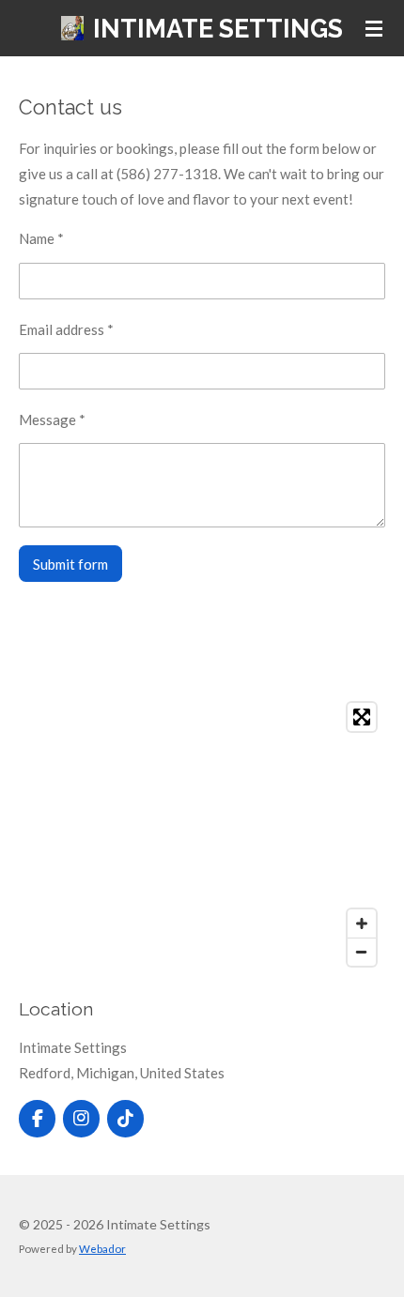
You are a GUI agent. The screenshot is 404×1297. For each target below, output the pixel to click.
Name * (41, 238)
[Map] (202, 834)
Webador (102, 1248)
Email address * (66, 329)
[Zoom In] (362, 923)
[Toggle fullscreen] (362, 717)
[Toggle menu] (374, 28)
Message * (52, 419)
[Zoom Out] (362, 952)
